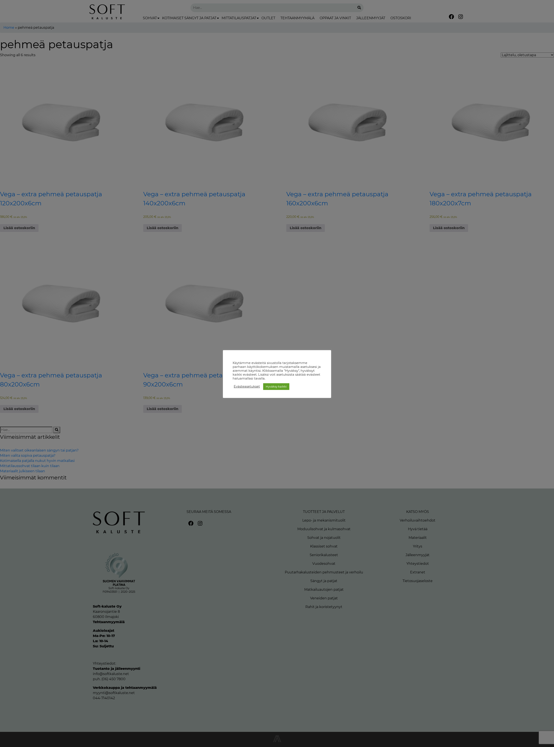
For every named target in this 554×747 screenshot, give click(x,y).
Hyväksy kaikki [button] (276, 386)
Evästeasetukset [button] (247, 386)
